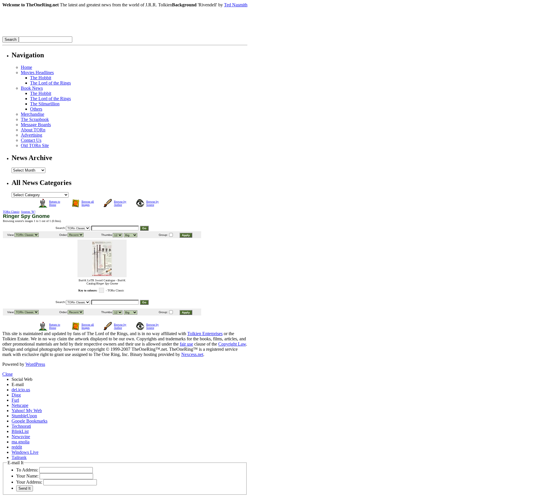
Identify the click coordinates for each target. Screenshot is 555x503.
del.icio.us (21, 389)
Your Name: (27, 475)
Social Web (22, 379)
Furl (15, 400)
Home (26, 67)
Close (7, 374)
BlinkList (20, 431)
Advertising (31, 135)
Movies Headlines (37, 72)
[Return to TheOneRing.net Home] (89, 34)
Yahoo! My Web (27, 410)
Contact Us (31, 140)
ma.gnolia (20, 441)
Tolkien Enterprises (205, 333)
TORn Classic (11, 211)
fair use (186, 344)
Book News (32, 88)
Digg (16, 394)
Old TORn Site (35, 145)
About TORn (33, 129)
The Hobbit (40, 77)
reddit (17, 447)
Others (36, 109)
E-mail (18, 384)
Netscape (20, 405)
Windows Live (25, 452)
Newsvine (21, 436)
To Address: (27, 469)
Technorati (21, 426)
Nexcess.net (192, 354)
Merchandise (32, 114)
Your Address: (29, 482)
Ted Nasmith (235, 4)
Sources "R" (28, 211)
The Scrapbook (35, 119)
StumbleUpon (24, 415)
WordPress (35, 364)
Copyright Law (232, 344)
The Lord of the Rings (50, 82)
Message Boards (36, 124)
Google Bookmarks (29, 420)
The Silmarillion (45, 103)
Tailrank (19, 457)
